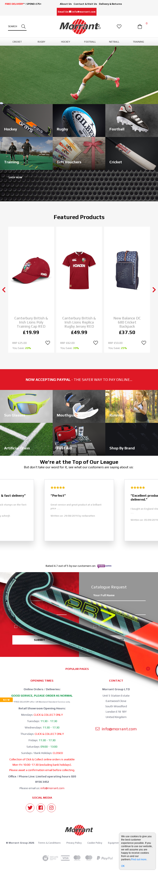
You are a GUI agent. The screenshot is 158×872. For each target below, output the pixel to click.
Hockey (43, 621)
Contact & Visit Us (85, 3)
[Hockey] (26, 120)
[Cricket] (131, 153)
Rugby (24, 626)
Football (43, 626)
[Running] (131, 406)
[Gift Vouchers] (79, 153)
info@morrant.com (52, 788)
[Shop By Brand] (131, 439)
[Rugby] (79, 120)
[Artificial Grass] (26, 439)
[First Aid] (79, 439)
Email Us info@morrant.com (76, 11)
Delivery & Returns (110, 3)
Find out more (138, 859)
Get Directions (130, 185)
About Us (66, 3)
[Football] (131, 120)
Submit (39, 639)
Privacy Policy (74, 842)
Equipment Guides (118, 842)
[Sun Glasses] (26, 406)
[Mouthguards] (79, 406)
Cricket (24, 621)
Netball (62, 621)
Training (62, 626)
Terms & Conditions (49, 842)
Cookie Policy (94, 842)
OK (123, 866)
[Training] (26, 153)
